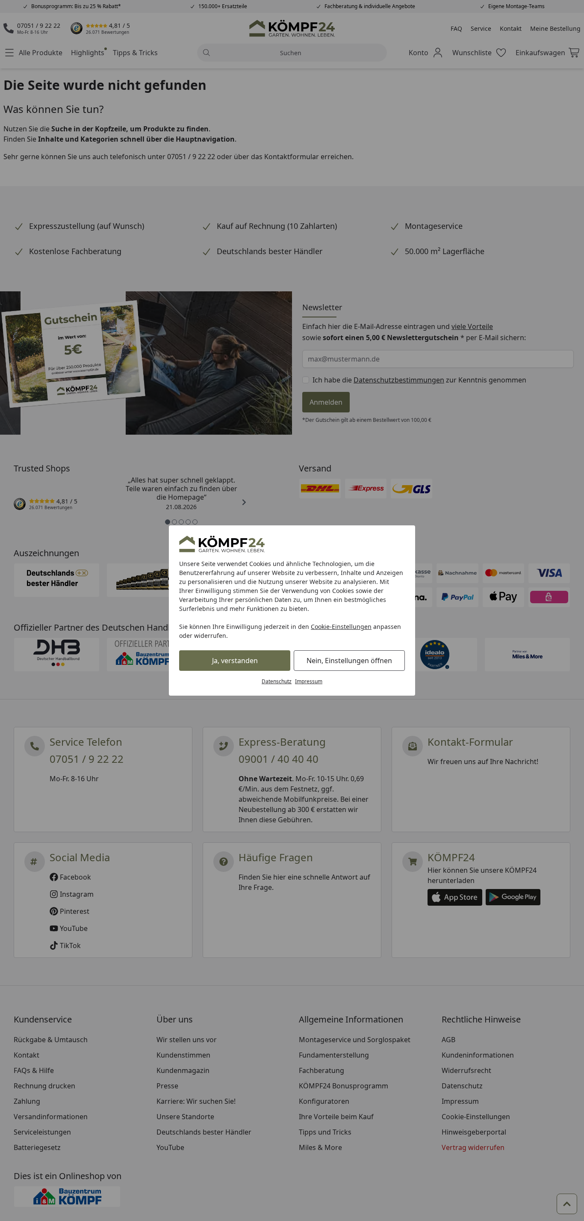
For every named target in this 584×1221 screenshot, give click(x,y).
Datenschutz (277, 681)
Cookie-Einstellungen (341, 626)
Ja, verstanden (235, 660)
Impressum (308, 681)
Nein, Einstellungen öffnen (349, 660)
